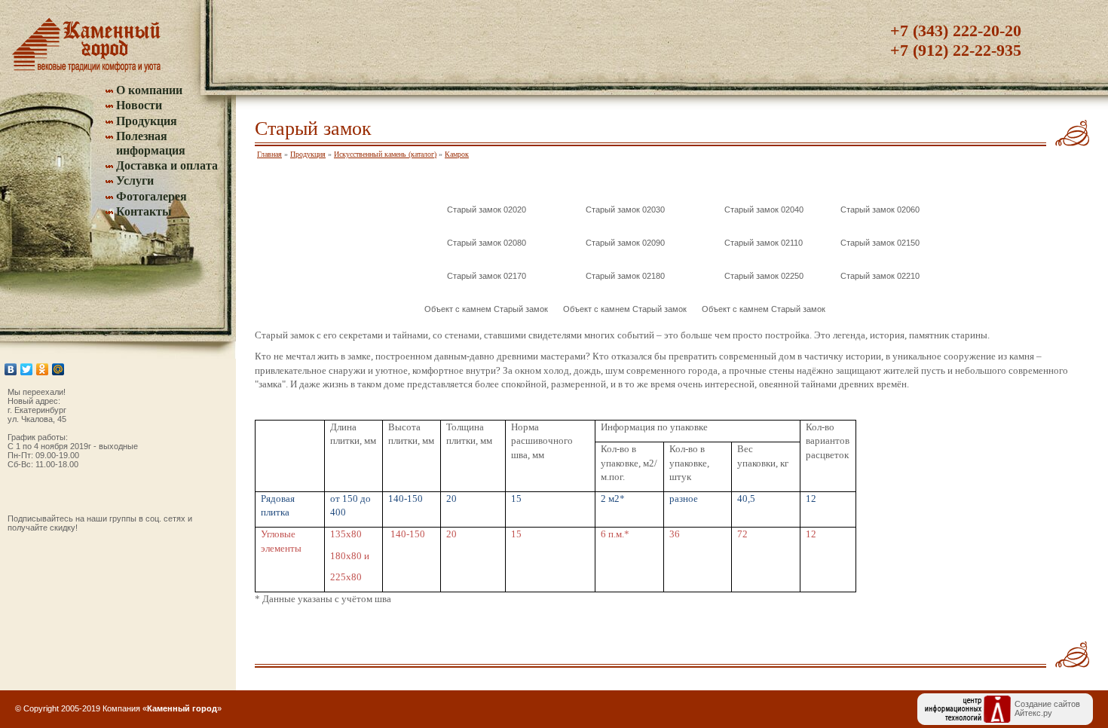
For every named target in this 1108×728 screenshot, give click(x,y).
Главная (269, 154)
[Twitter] (27, 369)
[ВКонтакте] (11, 369)
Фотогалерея (151, 196)
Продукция (146, 121)
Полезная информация (150, 143)
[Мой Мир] (58, 369)
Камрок (457, 154)
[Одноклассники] (43, 369)
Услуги (135, 180)
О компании (149, 90)
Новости (139, 105)
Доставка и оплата (167, 165)
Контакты (144, 211)
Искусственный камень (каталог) (385, 154)
